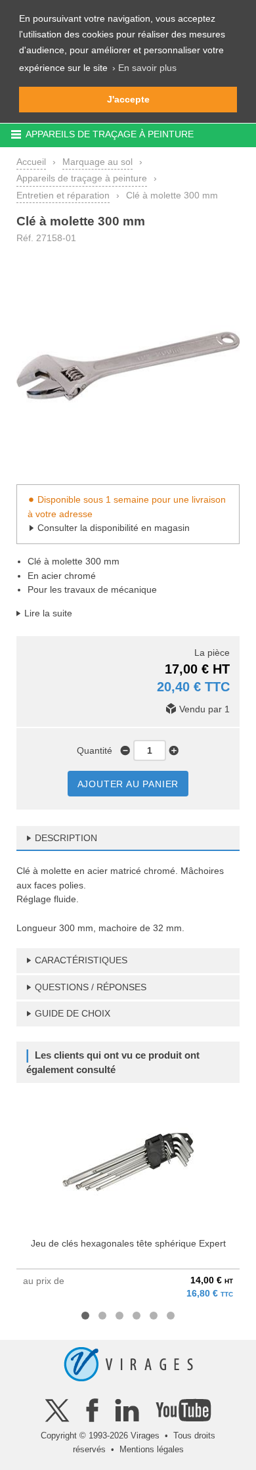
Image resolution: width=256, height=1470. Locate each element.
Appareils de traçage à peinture (81, 178)
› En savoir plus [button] (144, 67)
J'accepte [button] (128, 99)
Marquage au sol (97, 161)
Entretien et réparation (63, 195)
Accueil (31, 161)
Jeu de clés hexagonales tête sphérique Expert (128, 1243)
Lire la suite (48, 613)
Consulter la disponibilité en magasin (113, 527)
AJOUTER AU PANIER (128, 784)
